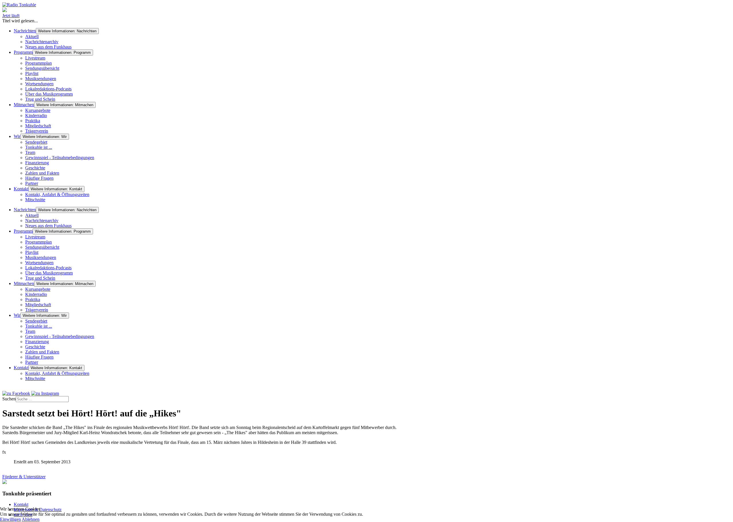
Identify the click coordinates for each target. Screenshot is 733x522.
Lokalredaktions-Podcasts (48, 88)
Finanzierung (37, 162)
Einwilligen (10, 519)
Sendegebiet (36, 142)
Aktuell (32, 36)
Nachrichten (25, 30)
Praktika (32, 120)
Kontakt (21, 188)
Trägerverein (36, 130)
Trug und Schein (40, 99)
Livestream (35, 58)
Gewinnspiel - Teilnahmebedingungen (59, 157)
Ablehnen (31, 519)
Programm (23, 52)
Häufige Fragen (39, 178)
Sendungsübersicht (42, 68)
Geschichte (35, 167)
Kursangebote (37, 110)
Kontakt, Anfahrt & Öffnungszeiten (57, 194)
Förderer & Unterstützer (24, 476)
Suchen (9, 398)
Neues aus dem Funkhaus (48, 46)
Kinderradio (36, 115)
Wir (17, 136)
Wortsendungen (39, 83)
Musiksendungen (40, 78)
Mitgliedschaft (38, 125)
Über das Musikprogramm (49, 94)
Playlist (31, 73)
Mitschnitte (35, 199)
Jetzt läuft (10, 15)
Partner (31, 183)
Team (30, 152)
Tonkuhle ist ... (38, 147)
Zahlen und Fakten (42, 173)
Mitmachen (24, 104)
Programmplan (38, 63)
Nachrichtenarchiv (41, 41)
